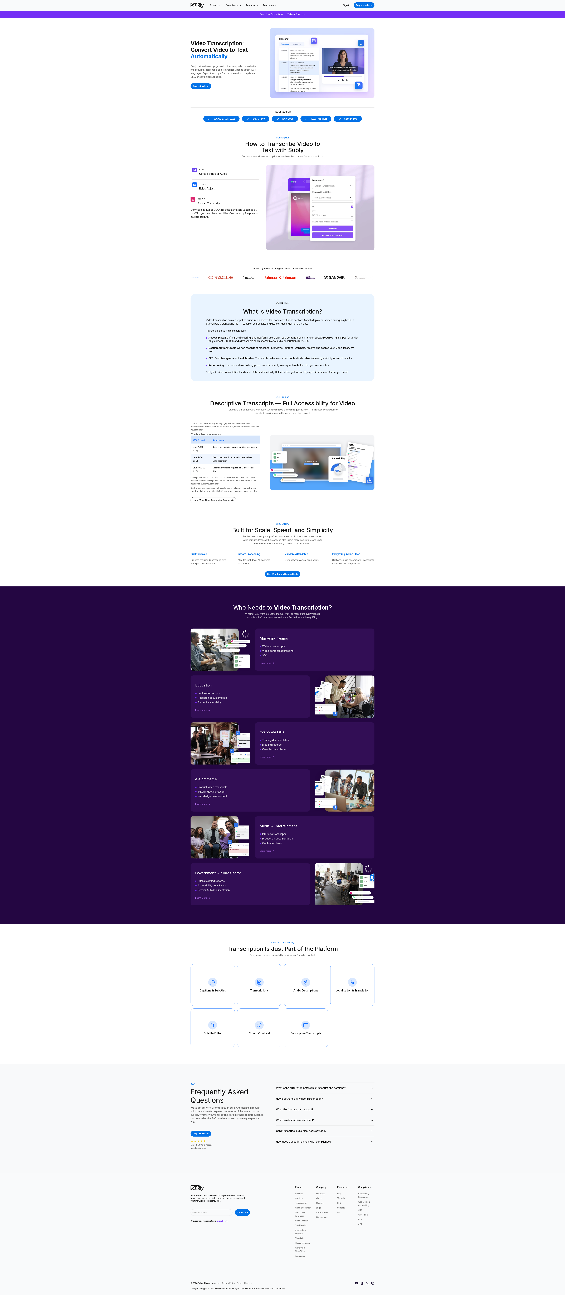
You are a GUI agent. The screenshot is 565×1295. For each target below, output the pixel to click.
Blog (339, 1193)
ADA (360, 1210)
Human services (302, 1243)
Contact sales (322, 1217)
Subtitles (299, 1193)
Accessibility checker (300, 1232)
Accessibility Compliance (363, 1195)
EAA (360, 1219)
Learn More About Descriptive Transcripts (213, 500)
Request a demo (364, 5)
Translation (300, 1238)
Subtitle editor (301, 1225)
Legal (318, 1207)
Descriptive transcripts (300, 1214)
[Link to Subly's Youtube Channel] (357, 1283)
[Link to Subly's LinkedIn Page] (362, 1283)
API (338, 1212)
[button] (215, 5)
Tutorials (341, 1198)
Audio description (303, 1207)
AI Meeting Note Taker (300, 1249)
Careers (320, 1203)
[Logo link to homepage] (197, 5)
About (319, 1198)
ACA (360, 1224)
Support (341, 1207)
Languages (300, 1256)
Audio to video (301, 1220)
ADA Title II (363, 1214)
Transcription (301, 1203)
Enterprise (320, 1193)
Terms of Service (244, 1283)
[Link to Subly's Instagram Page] (372, 1283)
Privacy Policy (228, 1283)
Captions (299, 1198)
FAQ (339, 1203)
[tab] (225, 173)
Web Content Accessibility (364, 1204)
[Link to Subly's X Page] (367, 1283)
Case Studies (322, 1212)
